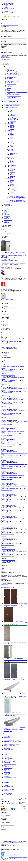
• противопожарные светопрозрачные (13, 742)
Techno (12, 145)
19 (8, 214)
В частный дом (7, 760)
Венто (11, 170)
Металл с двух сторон (9, 761)
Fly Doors (12, 189)
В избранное (4, 348)
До (17, 228)
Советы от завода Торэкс (7, 299)
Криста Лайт (13, 153)
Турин (12, 129)
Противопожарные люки (10, 777)
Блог (2, 270)
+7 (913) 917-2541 (5, 25)
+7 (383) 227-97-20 (5, 815)
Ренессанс (13, 121)
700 (4, 361)
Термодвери (7, 762)
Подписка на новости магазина (9, 260)
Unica (11, 146)
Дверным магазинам (9, 8)
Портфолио (6, 5)
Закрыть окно (4, 56)
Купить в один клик (17, 842)
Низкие (5, 770)
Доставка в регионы (9, 4)
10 (9, 221)
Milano (11, 181)
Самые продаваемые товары (8, 587)
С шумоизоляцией (8, 758)
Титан (11, 177)
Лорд (11, 154)
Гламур (12, 184)
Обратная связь (4, 814)
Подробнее (3, 345)
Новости (3, 240)
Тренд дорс (13, 122)
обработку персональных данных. (18, 44)
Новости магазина (7, 267)
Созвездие (12, 176)
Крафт (11, 161)
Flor (11, 166)
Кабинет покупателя (9, 12)
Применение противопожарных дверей (11, 277)
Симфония (13, 174)
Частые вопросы (8, 793)
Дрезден (12, 185)
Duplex (12, 135)
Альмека (12, 150)
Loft (11, 138)
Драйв (11, 159)
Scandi (11, 142)
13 (10, 218)
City (11, 133)
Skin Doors (12, 192)
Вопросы (6, 10)
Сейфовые (6, 769)
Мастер (12, 162)
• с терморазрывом (8, 738)
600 (4, 360)
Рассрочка (6, 11)
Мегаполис (13, 118)
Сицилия (12, 126)
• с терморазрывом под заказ (11, 740)
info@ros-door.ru (5, 816)
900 (4, 364)
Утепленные (7, 773)
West (11, 111)
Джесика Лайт (13, 151)
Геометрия (12, 115)
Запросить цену (14, 858)
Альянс (12, 113)
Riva (11, 182)
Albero (8, 233)
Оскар (11, 164)
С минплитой (7, 757)
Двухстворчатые (8, 768)
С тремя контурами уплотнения (12, 756)
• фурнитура (7, 748)
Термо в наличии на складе (10, 764)
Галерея (12, 114)
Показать (6, 236)
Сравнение (12, 347)
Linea (11, 137)
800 (4, 362)
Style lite (12, 158)
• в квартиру (7, 737)
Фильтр (2, 321)
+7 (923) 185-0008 (5, 57)
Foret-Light (12, 169)
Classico (12, 134)
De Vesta (12, 180)
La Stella (12, 190)
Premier (12, 141)
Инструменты (7, 794)
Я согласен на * (14, 841)
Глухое (5, 355)
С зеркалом (6, 353)
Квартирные (7, 772)
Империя (12, 117)
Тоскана (12, 127)
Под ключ (6, 774)
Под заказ (6, 776)
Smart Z (12, 143)
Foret (11, 168)
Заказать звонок (14, 25)
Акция (5, 754)
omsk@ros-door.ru (21, 803)
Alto (11, 131)
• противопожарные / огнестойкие (12, 741)
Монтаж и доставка (9, 3)
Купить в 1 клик (5, 347)
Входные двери (7, 736)
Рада (11, 173)
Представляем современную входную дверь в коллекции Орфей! (13, 253)
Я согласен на (14, 44)
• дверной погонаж (8, 746)
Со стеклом (6, 352)
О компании (7, 7)
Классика (12, 172)
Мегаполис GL (14, 119)
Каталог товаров (5, 64)
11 (9, 217)
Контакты (6, 1)
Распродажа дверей (8, 749)
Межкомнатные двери (9, 745)
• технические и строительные (11, 744)
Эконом (6, 765)
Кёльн (11, 186)
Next (11, 139)
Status (11, 110)
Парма (12, 125)
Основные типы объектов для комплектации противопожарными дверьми (12, 288)
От (1, 228)
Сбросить (6, 237)
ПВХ (11, 193)
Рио (11, 155)
